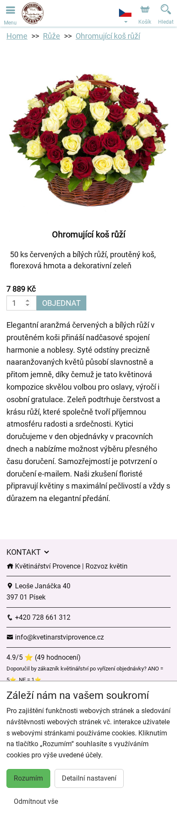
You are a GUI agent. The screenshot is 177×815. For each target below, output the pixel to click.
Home (16, 35)
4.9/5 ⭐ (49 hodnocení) (43, 657)
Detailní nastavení (89, 778)
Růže (51, 35)
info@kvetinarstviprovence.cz (58, 637)
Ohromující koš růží (108, 35)
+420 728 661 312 (41, 617)
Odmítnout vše (36, 801)
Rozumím (28, 778)
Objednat (61, 303)
